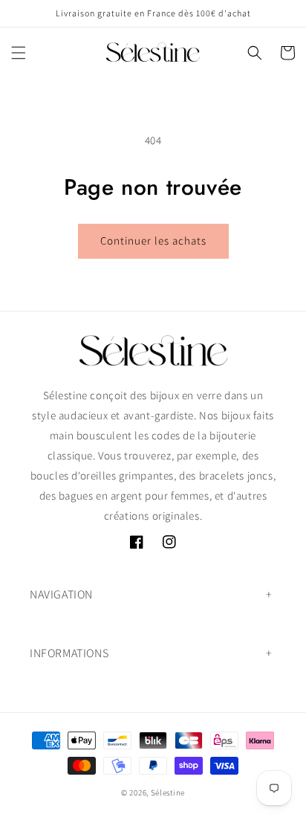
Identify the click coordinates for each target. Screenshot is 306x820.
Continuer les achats (153, 240)
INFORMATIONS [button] (69, 653)
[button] (18, 52)
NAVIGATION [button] (61, 594)
